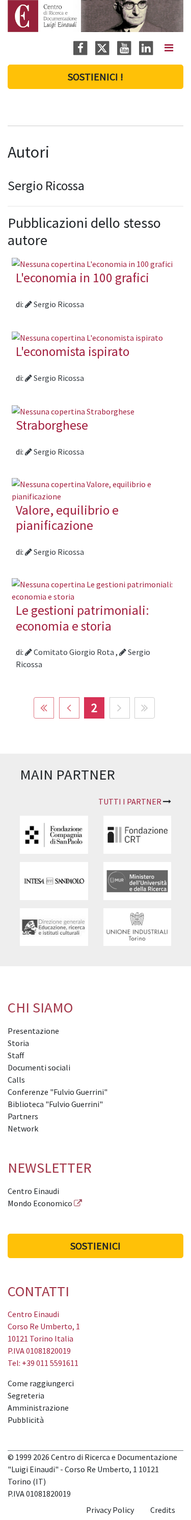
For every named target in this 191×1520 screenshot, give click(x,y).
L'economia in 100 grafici (82, 278)
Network (23, 1128)
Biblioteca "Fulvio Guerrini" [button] (55, 1104)
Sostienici (95, 1245)
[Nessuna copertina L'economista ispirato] (87, 337)
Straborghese (52, 425)
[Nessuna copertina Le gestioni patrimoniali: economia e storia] (95, 589)
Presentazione (33, 1031)
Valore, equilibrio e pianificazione (67, 518)
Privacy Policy (110, 1510)
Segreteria (26, 1395)
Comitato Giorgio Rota (74, 652)
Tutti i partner (129, 801)
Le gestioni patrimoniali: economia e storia (82, 618)
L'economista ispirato (72, 351)
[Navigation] (169, 47)
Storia (18, 1043)
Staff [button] (16, 1055)
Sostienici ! (95, 76)
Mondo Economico (40, 1203)
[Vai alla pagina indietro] (69, 708)
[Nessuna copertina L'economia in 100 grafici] (92, 263)
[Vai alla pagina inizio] (44, 708)
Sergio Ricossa (58, 304)
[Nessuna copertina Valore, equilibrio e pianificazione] (95, 489)
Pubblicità (26, 1420)
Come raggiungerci (41, 1383)
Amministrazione (38, 1408)
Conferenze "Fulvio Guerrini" (57, 1092)
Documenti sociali (39, 1067)
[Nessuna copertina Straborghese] (73, 410)
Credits (162, 1510)
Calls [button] (16, 1080)
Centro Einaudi (33, 1191)
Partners (23, 1116)
